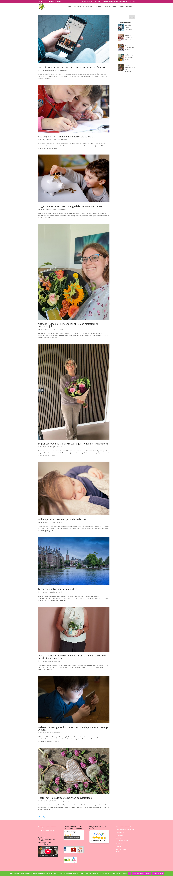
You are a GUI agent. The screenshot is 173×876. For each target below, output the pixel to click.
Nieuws (114, 6)
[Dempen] (54, 855)
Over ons (105, 6)
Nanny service (97, 1)
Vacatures (119, 843)
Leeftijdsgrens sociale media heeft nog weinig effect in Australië (72, 67)
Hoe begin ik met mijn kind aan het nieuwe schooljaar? (67, 136)
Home (69, 6)
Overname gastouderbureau (110, 1)
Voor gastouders (79, 6)
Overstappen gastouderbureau (127, 1)
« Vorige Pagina (42, 817)
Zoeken (132, 17)
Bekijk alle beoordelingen (72, 837)
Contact (121, 6)
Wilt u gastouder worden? (123, 827)
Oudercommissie (121, 849)
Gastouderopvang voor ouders (125, 829)
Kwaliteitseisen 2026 (87, 1)
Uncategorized (68, 801)
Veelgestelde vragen (122, 841)
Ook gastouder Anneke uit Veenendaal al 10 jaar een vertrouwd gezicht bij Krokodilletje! (72, 657)
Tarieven (98, 6)
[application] (48, 851)
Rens (42, 70)
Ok (130, 873)
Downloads (119, 835)
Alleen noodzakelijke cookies (141, 873)
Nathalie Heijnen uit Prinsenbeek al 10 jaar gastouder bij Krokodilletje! (68, 325)
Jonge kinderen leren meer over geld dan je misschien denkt (70, 206)
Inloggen (129, 6)
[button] (99, 836)
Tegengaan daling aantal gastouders (57, 589)
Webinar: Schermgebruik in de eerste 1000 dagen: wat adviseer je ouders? (73, 728)
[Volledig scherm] (56, 855)
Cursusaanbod (120, 832)
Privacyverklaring (158, 873)
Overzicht (119, 846)
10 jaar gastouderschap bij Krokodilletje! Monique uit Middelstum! (73, 443)
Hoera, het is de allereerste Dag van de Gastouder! (65, 797)
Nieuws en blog (61, 70)
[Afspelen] (40, 855)
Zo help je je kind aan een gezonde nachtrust (62, 519)
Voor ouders (89, 6)
